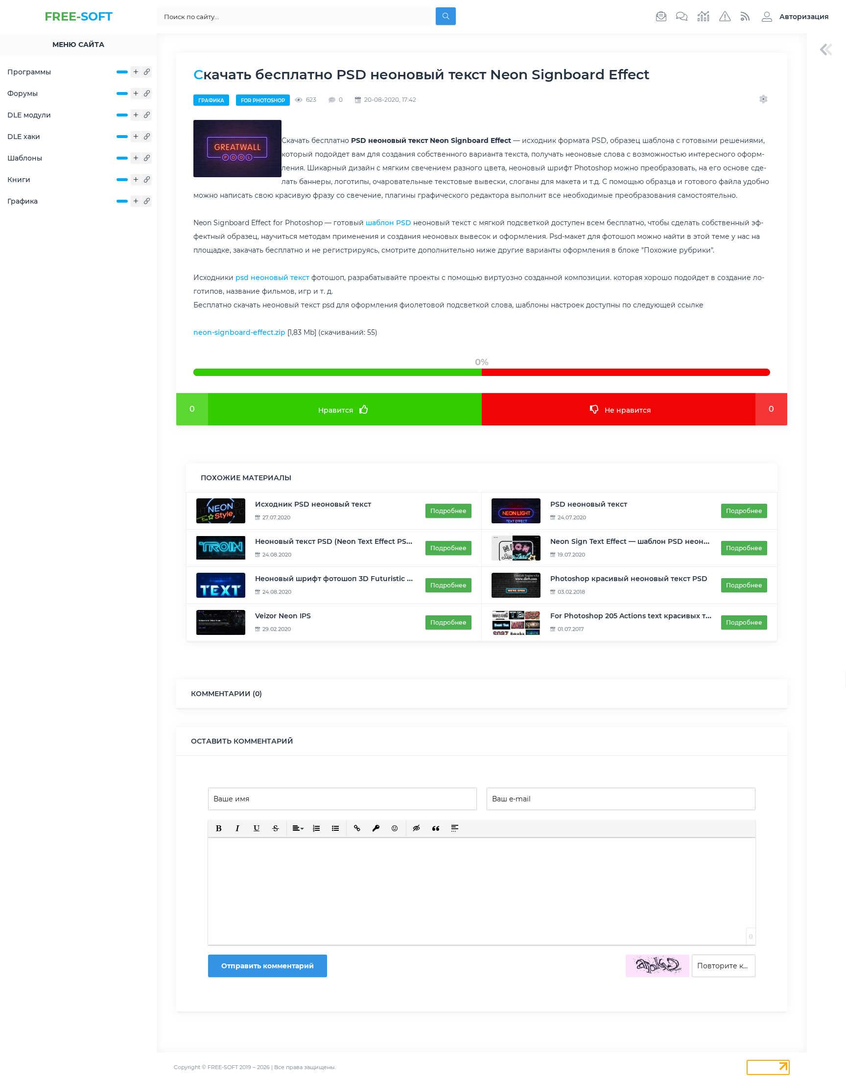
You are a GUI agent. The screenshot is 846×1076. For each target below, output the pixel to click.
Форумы (22, 93)
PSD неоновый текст (588, 504)
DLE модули (29, 115)
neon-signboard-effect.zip (239, 332)
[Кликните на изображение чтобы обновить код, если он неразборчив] (657, 966)
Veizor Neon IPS (283, 615)
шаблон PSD (388, 222)
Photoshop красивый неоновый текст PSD (628, 578)
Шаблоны (24, 158)
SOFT (79, 16)
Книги (18, 179)
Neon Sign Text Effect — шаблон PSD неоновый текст (647, 541)
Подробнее (448, 511)
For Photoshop (263, 100)
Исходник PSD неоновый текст (313, 504)
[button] (793, 16)
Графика (22, 201)
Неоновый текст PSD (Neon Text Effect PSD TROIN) (347, 541)
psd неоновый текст (272, 277)
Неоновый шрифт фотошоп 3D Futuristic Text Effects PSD (360, 578)
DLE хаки (23, 136)
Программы (29, 72)
